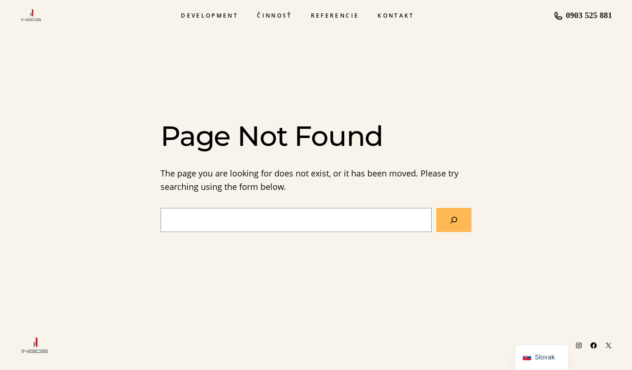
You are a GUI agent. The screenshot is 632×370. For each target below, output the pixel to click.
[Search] (453, 220)
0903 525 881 (589, 15)
